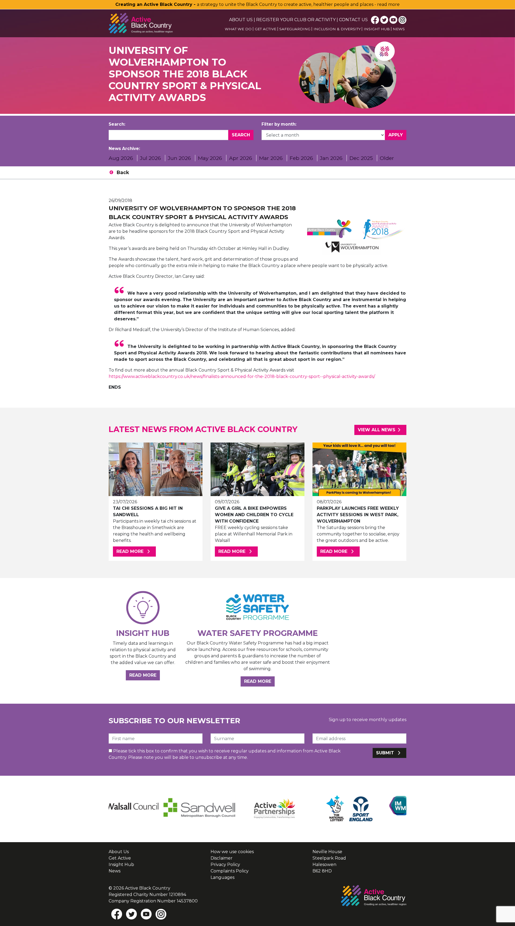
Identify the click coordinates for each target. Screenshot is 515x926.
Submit (385, 752)
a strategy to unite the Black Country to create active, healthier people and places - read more (298, 4)
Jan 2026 (331, 158)
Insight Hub (377, 29)
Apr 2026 (240, 158)
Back (123, 172)
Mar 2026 (271, 158)
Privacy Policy (225, 864)
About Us (241, 19)
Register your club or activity (296, 19)
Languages (222, 877)
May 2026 (210, 158)
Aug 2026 (121, 158)
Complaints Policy (230, 870)
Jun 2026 (179, 158)
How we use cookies (232, 851)
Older (387, 158)
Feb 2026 (301, 158)
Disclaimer (222, 858)
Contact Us (353, 19)
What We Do (238, 29)
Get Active (265, 29)
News (399, 29)
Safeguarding (294, 29)
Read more (136, 551)
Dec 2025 (361, 158)
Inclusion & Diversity (337, 29)
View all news (376, 429)
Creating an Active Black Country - (156, 4)
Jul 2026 (150, 158)
